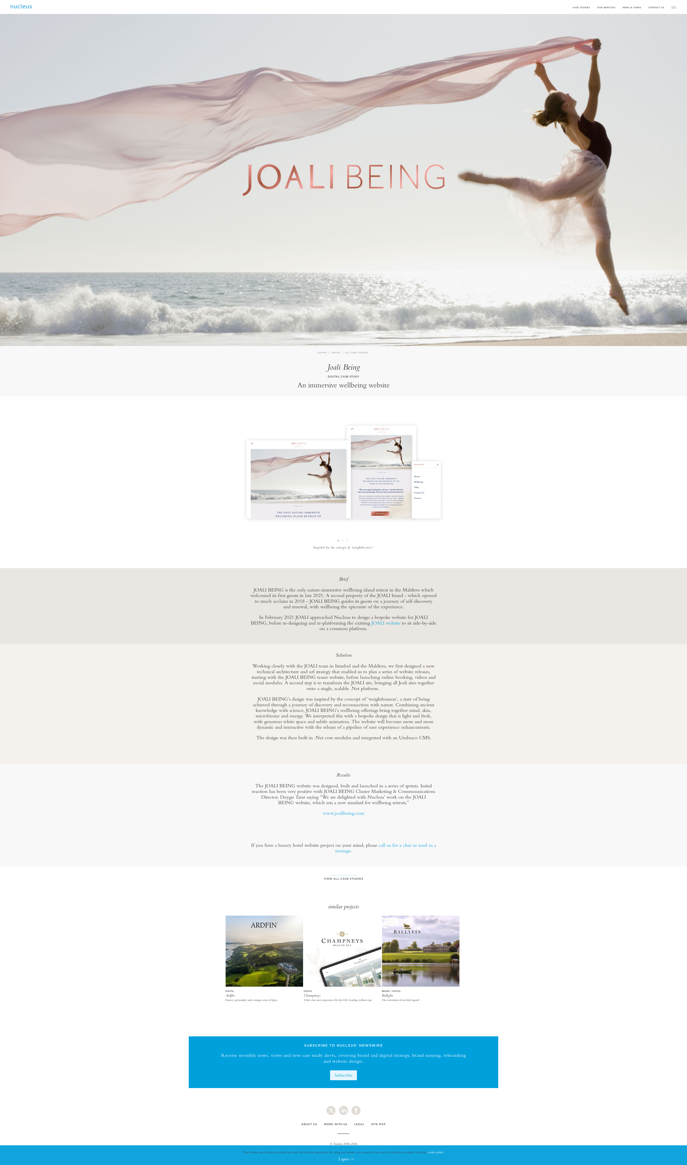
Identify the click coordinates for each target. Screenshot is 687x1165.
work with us (335, 1124)
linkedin (343, 1110)
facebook (356, 1110)
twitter (331, 1110)
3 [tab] (347, 541)
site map (378, 1124)
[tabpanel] (343, 474)
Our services (606, 7)
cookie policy (435, 1152)
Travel (335, 352)
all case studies (356, 352)
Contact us (656, 7)
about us (309, 1124)
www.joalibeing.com (343, 813)
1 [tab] (338, 541)
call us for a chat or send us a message (385, 848)
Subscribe (343, 1075)
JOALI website (385, 623)
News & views (632, 7)
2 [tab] (343, 541)
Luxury (322, 352)
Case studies (581, 7)
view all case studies (343, 878)
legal (359, 1124)
